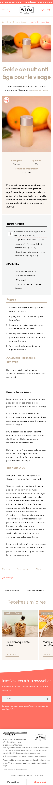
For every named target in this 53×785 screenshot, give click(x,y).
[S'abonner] (48, 699)
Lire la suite (12, 654)
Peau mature (22, 569)
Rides (38, 569)
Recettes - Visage (19, 22)
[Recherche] (7, 10)
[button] (6, 104)
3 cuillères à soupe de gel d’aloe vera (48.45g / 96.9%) (29, 234)
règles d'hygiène (40, 90)
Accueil (5, 22)
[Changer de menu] (3, 10)
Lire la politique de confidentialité (16, 770)
